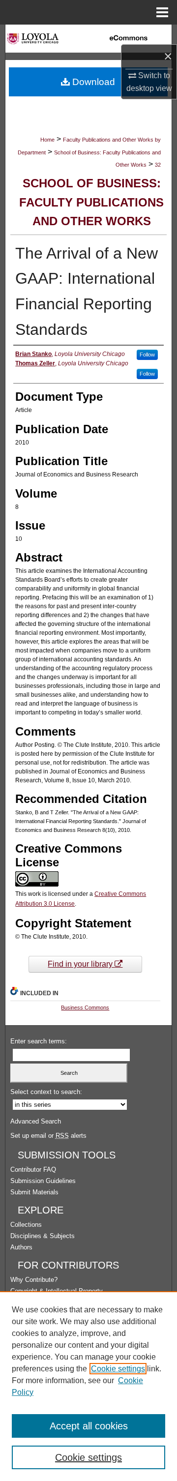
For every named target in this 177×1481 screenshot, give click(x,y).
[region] (88, 1386)
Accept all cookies (89, 1426)
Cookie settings (118, 1368)
